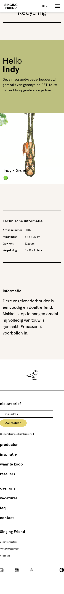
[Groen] (6, 178)
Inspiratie (8, 455)
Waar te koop (11, 464)
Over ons (7, 488)
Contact (7, 518)
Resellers (7, 474)
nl (44, 6)
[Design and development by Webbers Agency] (62, 570)
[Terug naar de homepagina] (11, 6)
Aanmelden (13, 423)
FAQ (3, 508)
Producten (9, 445)
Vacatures (8, 498)
